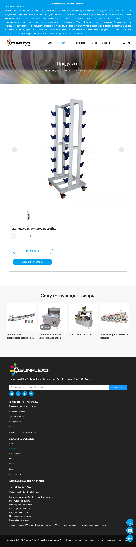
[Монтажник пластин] (83, 317)
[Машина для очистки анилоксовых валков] (52, 317)
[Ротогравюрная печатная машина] (114, 317)
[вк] (31, 393)
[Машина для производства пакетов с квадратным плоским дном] (21, 317)
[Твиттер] (18, 393)
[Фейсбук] (24, 393)
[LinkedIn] (11, 393)
